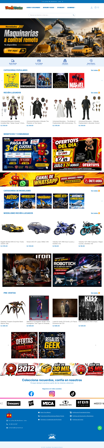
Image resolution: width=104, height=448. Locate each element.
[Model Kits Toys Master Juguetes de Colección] (43, 201)
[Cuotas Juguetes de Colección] (77, 154)
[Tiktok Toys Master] (72, 394)
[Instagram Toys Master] (52, 394)
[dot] (50, 356)
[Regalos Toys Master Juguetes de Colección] (24, 345)
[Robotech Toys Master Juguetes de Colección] (77, 270)
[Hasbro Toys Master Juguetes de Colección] (89, 403)
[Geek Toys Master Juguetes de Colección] (79, 345)
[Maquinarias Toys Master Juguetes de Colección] (27, 201)
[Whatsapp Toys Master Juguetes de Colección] (52, 179)
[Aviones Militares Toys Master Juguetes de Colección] (76, 201)
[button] (95, 8)
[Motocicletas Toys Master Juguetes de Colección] (11, 201)
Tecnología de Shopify (57, 447)
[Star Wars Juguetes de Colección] (43, 80)
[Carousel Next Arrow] (102, 80)
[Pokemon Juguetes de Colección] (92, 80)
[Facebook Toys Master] (31, 394)
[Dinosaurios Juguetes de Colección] (11, 80)
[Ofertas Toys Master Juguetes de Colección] (52, 345)
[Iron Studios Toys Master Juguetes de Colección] (26, 270)
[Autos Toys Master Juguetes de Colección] (92, 201)
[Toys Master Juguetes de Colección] (52, 436)
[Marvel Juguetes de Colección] (60, 80)
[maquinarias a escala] (52, 37)
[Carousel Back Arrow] (2, 80)
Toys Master (48, 447)
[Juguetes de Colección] (76, 80)
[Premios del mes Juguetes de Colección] (26, 154)
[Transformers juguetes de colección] (27, 80)
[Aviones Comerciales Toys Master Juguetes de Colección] (60, 201)
